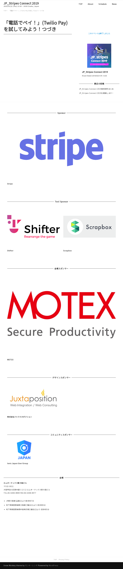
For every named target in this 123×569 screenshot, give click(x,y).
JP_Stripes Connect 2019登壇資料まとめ (96, 89)
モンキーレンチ (31, 565)
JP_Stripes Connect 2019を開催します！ (96, 93)
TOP (55, 559)
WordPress (53, 565)
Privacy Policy (64, 559)
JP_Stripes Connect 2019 (21, 3)
